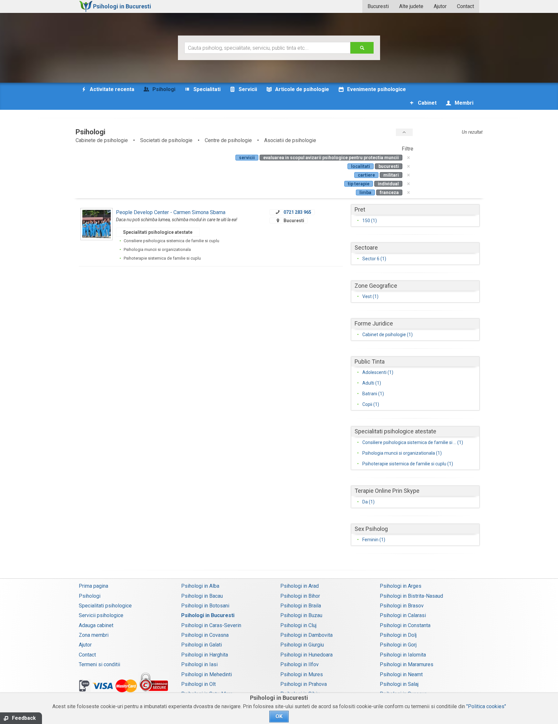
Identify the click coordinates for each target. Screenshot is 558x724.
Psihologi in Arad (299, 586)
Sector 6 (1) (374, 258)
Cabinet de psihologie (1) (387, 334)
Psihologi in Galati (201, 645)
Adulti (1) (371, 383)
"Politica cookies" (486, 706)
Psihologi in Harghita (204, 655)
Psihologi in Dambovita (306, 635)
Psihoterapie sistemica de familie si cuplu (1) (407, 463)
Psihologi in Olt (198, 684)
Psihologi (89, 596)
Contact (465, 6)
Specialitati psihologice (105, 606)
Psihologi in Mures (301, 674)
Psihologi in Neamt (401, 674)
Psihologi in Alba (200, 586)
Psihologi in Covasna (205, 635)
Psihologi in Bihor (300, 596)
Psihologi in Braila (300, 606)
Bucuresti (378, 6)
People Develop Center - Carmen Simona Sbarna (170, 212)
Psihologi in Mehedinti (206, 674)
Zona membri (93, 635)
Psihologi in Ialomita (403, 655)
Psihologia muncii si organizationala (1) (402, 453)
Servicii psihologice (101, 615)
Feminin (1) (373, 539)
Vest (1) (370, 296)
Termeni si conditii (99, 664)
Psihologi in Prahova (303, 684)
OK (279, 716)
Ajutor (440, 6)
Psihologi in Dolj (398, 635)
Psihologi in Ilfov (299, 664)
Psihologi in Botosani (205, 606)
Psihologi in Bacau (202, 596)
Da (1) (368, 501)
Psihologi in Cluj (298, 625)
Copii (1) (370, 404)
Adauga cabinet (96, 625)
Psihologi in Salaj (399, 684)
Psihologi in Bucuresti (207, 615)
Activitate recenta (111, 89)
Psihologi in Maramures (406, 664)
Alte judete (411, 6)
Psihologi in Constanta (405, 625)
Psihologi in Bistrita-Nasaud (411, 596)
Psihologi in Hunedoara (306, 655)
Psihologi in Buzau (301, 615)
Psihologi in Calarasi (403, 615)
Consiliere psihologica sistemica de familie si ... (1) (412, 442)
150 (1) (369, 220)
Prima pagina (93, 586)
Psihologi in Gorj (398, 645)
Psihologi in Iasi (199, 664)
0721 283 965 (297, 212)
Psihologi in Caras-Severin (211, 625)
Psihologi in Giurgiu (302, 645)
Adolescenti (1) (377, 372)
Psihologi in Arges (400, 586)
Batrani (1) (373, 393)
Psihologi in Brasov (402, 606)
